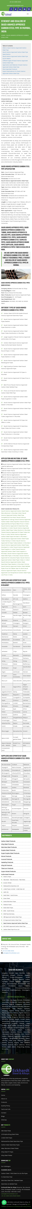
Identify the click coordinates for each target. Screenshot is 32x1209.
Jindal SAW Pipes (6, 1138)
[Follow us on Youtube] (24, 9)
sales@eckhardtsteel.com (15, 5)
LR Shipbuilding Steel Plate (10, 1134)
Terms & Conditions (14, 1206)
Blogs (3, 1116)
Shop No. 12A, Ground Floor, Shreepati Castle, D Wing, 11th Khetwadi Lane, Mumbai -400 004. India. (15, 1189)
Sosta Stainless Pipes (9, 901)
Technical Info (5, 1109)
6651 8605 (17, 1196)
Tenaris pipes (7, 876)
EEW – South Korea (8, 911)
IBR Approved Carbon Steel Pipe (12, 917)
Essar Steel (6, 898)
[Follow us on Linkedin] (20, 9)
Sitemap (4, 1120)
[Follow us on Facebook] (11, 9)
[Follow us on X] (16, 9)
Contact (3, 1113)
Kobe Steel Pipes (8, 907)
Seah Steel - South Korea (10, 895)
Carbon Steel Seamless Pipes (10, 1145)
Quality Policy (5, 1106)
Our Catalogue (5, 1166)
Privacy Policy (26, 1206)
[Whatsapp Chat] (4, 1202)
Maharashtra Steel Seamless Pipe (12, 1141)
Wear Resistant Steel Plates (10, 1148)
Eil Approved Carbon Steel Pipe (12, 920)
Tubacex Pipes (7, 904)
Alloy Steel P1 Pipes (7, 1152)
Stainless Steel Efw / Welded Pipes (12, 1180)
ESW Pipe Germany (8, 914)
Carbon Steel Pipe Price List (11, 929)
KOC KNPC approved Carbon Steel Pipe (14, 926)
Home (3, 35)
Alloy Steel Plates (6, 1155)
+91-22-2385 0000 (15, 2)
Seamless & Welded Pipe (9, 1184)
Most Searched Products (10, 69)
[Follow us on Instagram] (29, 9)
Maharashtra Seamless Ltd (11, 886)
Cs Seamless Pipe (6, 1177)
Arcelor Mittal (7, 883)
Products (4, 1102)
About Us (4, 1098)
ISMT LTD (5, 892)
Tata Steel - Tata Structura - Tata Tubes (14, 879)
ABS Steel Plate (6, 1131)
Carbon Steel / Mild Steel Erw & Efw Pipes (14, 1173)
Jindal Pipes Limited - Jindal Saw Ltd (13, 889)
